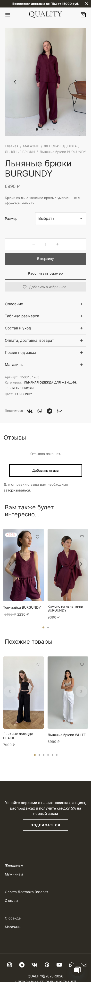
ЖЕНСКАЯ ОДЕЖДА (60, 146)
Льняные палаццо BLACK (18, 736)
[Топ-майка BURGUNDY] (23, 565)
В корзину (45, 258)
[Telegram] (49, 411)
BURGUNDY (23, 394)
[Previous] (10, 564)
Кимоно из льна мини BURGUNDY (65, 608)
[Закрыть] (87, 4)
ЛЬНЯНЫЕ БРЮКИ (20, 152)
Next (76, 82)
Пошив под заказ (20, 352)
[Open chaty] (77, 969)
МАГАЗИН (31, 146)
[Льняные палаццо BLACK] (23, 692)
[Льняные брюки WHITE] (68, 692)
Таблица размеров (22, 316)
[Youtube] (59, 965)
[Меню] (8, 14)
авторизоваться (17, 490)
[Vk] (29, 411)
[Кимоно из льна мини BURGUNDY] (68, 565)
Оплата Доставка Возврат (26, 892)
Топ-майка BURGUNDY (22, 607)
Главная (11, 146)
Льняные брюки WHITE (67, 735)
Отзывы (11, 900)
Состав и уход (18, 328)
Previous (15, 82)
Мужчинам (14, 874)
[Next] (81, 564)
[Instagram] (9, 965)
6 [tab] (57, 755)
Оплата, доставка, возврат (29, 340)
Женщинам (14, 865)
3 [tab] (43, 755)
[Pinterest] (47, 965)
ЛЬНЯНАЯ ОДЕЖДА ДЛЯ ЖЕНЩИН (50, 382)
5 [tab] (52, 755)
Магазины (14, 364)
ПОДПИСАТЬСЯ (45, 825)
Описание (14, 304)
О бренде (13, 918)
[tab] (45, 304)
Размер (11, 218)
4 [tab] (48, 755)
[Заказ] (83, 15)
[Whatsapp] (39, 411)
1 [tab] (43, 627)
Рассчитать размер (45, 273)
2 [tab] (48, 627)
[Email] (60, 411)
